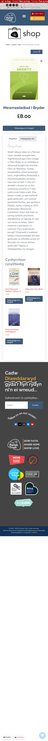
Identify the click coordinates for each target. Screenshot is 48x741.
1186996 (34, 532)
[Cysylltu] (7, 5)
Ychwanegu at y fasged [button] (13, 301)
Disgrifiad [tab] (13, 139)
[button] (24, 16)
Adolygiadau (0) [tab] (27, 139)
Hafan (8, 44)
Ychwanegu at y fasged (24, 128)
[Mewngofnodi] (13, 5)
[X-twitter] (10, 5)
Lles (19, 44)
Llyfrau (14, 44)
